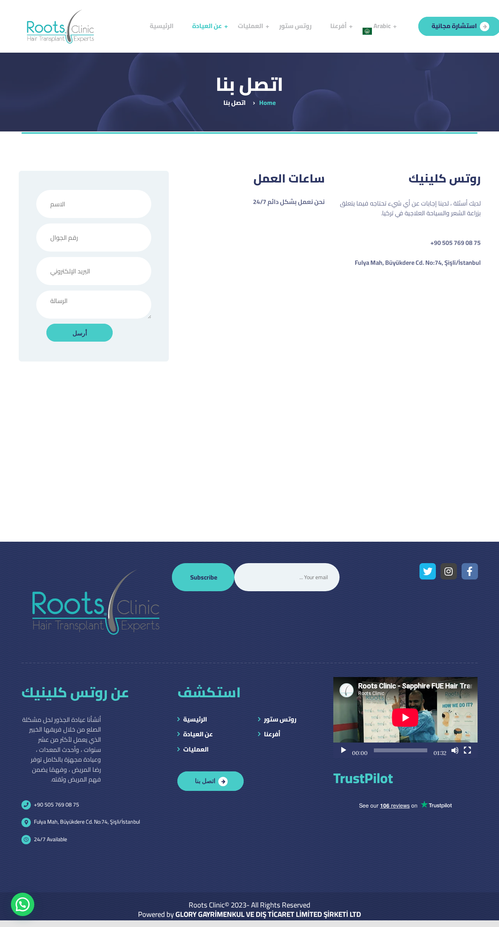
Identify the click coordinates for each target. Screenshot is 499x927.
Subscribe (203, 577)
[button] (22, 904)
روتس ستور (280, 720)
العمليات (196, 750)
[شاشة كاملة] (467, 750)
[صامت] (455, 750)
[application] (405, 717)
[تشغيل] (343, 750)
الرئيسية (195, 720)
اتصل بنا (205, 780)
